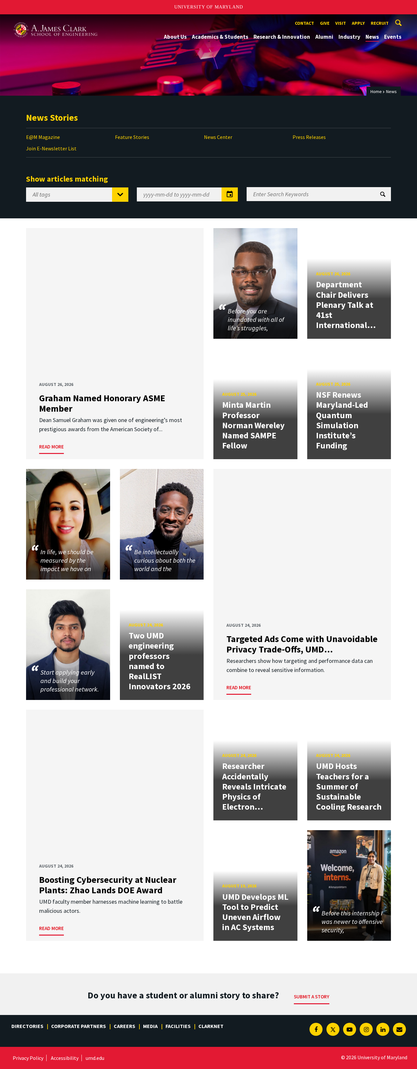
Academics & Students (220, 36)
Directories (27, 1026)
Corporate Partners (78, 1026)
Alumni (324, 36)
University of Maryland (208, 7)
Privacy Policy (28, 1058)
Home (376, 91)
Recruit (380, 23)
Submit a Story (311, 997)
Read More (51, 447)
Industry (349, 36)
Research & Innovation (281, 36)
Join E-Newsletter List (51, 148)
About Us (175, 36)
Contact (304, 23)
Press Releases (309, 137)
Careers (124, 1026)
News (372, 36)
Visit (340, 23)
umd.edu (95, 1058)
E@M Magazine (43, 137)
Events (392, 36)
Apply (358, 23)
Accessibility (65, 1058)
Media (150, 1026)
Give (324, 23)
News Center (218, 137)
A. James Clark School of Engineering (55, 20)
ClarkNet (210, 1026)
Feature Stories (132, 137)
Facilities (178, 1026)
